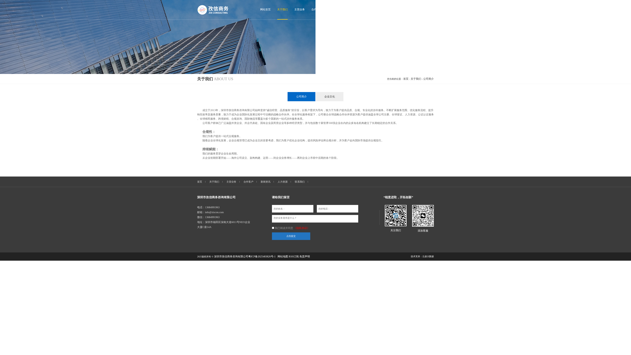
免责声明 (304, 256)
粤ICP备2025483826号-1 (262, 256)
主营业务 (231, 181)
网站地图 (283, 256)
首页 (406, 78)
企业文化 (329, 96)
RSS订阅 (294, 256)
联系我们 (300, 181)
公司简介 (301, 96)
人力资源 (283, 181)
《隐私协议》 (302, 228)
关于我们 (416, 78)
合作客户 (248, 181)
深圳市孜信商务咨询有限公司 (231, 256)
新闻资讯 (265, 181)
